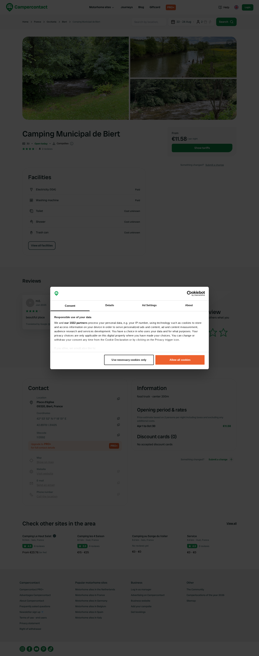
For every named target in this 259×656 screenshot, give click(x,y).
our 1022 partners (76, 322)
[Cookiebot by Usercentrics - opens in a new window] (189, 293)
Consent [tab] (70, 305)
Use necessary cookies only (129, 359)
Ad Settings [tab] (149, 305)
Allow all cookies (180, 359)
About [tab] (189, 305)
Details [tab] (109, 305)
